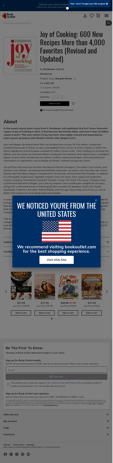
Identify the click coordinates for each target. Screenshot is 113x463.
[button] (89, 3)
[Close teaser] (67, 8)
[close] (95, 200)
